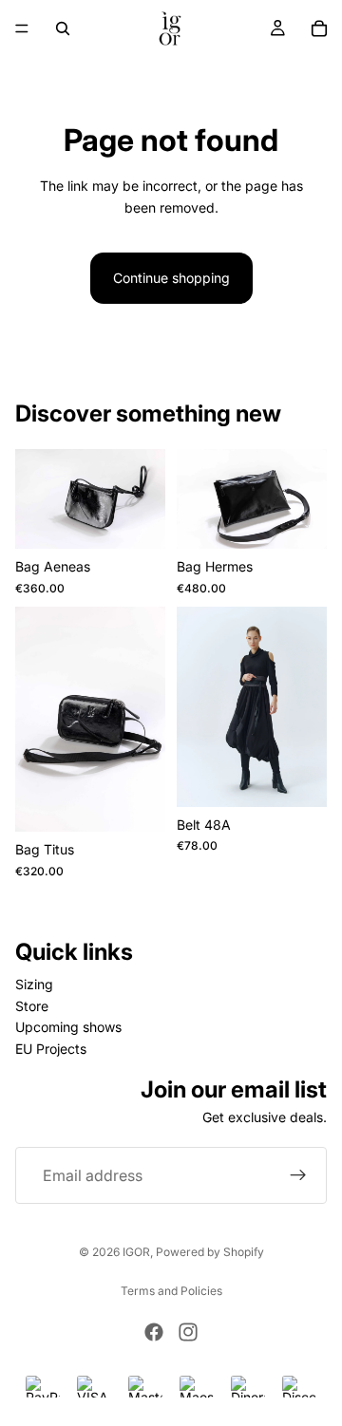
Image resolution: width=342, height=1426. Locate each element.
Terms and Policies (171, 1291)
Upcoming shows (68, 1027)
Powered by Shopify (210, 1252)
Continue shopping (171, 278)
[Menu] (22, 28)
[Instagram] (188, 1332)
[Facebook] (153, 1332)
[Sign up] (298, 1175)
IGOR (136, 1252)
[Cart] (319, 28)
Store (31, 1006)
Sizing (34, 984)
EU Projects (50, 1048)
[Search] (63, 28)
